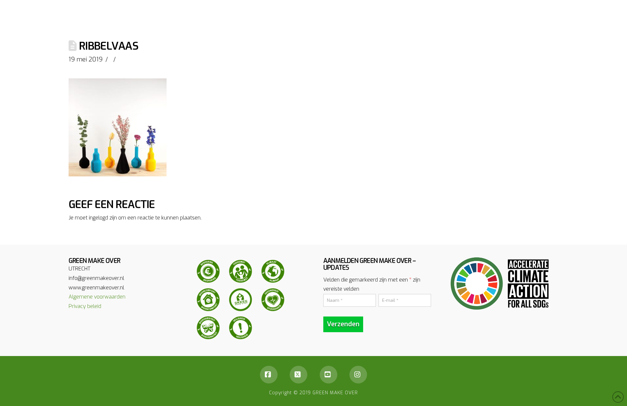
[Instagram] (358, 374)
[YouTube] (328, 374)
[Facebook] (269, 374)
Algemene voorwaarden (97, 296)
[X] (298, 374)
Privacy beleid (85, 306)
